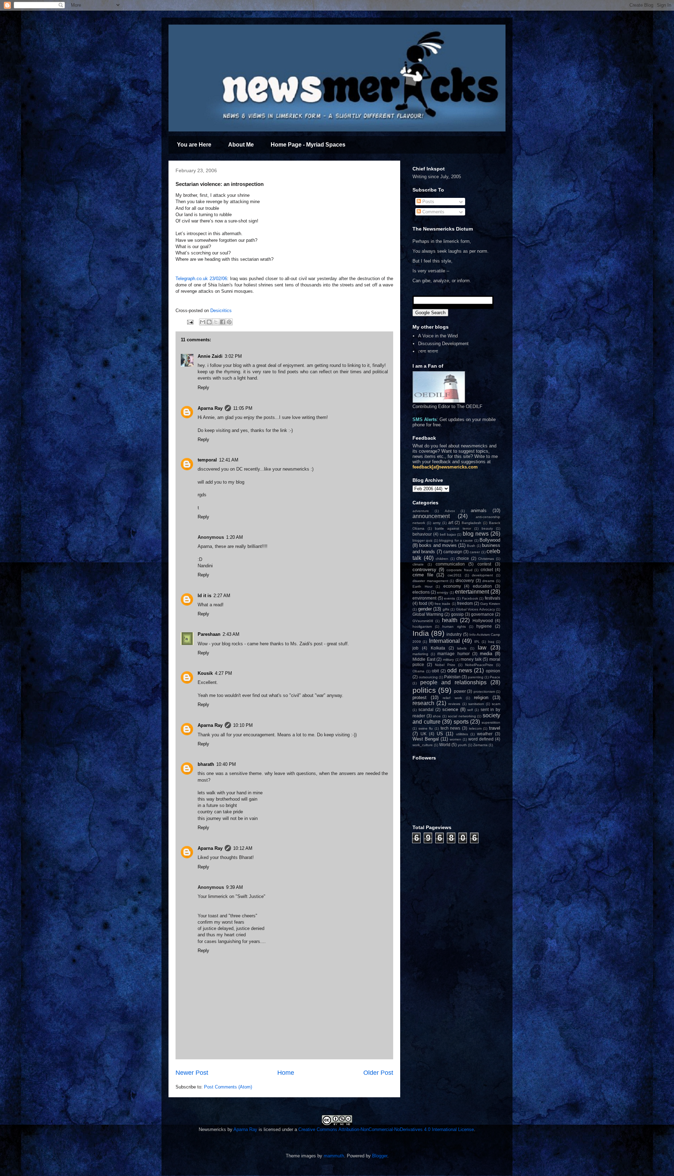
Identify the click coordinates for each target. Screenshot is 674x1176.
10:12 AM (242, 848)
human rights (453, 626)
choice (462, 558)
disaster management (430, 581)
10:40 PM (226, 764)
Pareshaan (209, 634)
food (423, 603)
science (450, 709)
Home (285, 1072)
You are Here (194, 145)
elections (421, 592)
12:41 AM (228, 460)
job (415, 648)
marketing (420, 654)
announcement (431, 516)
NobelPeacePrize (479, 665)
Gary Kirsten (490, 604)
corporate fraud (460, 570)
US (440, 733)
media (486, 653)
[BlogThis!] (209, 321)
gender (425, 609)
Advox (450, 511)
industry (454, 634)
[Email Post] (190, 321)
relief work (452, 698)
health (449, 620)
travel (494, 728)
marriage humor (453, 653)
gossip (457, 614)
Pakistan (452, 676)
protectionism (484, 691)
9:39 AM (234, 887)
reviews (454, 704)
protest (419, 697)
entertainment (472, 592)
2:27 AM (221, 595)
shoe (437, 716)
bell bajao (448, 534)
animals (479, 510)
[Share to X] (215, 321)
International (444, 641)
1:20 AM (234, 537)
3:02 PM (233, 356)
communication (450, 564)
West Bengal (425, 739)
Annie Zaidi (210, 356)
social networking (462, 716)
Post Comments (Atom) (228, 1087)
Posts (427, 201)
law (482, 648)
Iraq (491, 642)
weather (485, 733)
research (423, 703)
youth (462, 745)
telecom (475, 728)
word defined (481, 739)
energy (442, 592)
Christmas (486, 559)
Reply (203, 387)
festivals (492, 598)
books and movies (438, 545)
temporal (207, 460)
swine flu (425, 728)
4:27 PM (223, 673)
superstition (491, 722)
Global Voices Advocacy (475, 609)
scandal (426, 709)
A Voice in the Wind (438, 335)
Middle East (423, 659)
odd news (459, 670)
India (420, 633)
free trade (442, 604)
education (482, 586)
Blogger (379, 1155)
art (450, 522)
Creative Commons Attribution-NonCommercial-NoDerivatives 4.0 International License (386, 1129)
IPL (477, 642)
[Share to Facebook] (222, 321)
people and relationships (453, 682)
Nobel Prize (445, 665)
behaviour (422, 534)
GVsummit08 (422, 621)
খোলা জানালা (428, 351)
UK (424, 733)
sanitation (476, 704)
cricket (487, 569)
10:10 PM (243, 725)
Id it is (204, 595)
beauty (487, 528)
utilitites (462, 734)
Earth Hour (422, 586)
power (460, 691)
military (448, 659)
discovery (465, 580)
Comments (432, 211)
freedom (465, 603)
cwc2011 (455, 575)
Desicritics (221, 310)
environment (424, 598)
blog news (476, 534)
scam (496, 704)
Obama (418, 671)
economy (452, 586)
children (442, 559)
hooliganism (422, 626)
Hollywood (483, 620)
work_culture (422, 745)
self (470, 710)
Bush (471, 546)
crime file (422, 574)
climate (418, 564)
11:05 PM (242, 408)
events (449, 598)
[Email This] (202, 321)
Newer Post (192, 1072)
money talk (471, 659)
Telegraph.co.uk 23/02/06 (201, 278)
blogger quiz (422, 540)
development (482, 575)
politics (424, 690)
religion (481, 697)
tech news (451, 728)
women (455, 739)
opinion (493, 670)
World (444, 744)
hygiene (484, 626)
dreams (488, 581)
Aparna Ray (210, 408)
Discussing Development (443, 343)
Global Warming (427, 614)
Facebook (470, 598)
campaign (452, 551)
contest (484, 564)
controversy (424, 569)
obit (435, 670)
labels (462, 648)
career (475, 552)
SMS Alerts (424, 419)
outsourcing (428, 677)
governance (482, 614)
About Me (241, 145)
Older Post (378, 1072)
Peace (495, 677)
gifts (446, 609)
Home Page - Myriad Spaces (308, 145)
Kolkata (438, 648)
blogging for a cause (456, 540)
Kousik (205, 673)
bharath (206, 764)
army (437, 523)
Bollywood (490, 540)
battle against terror (453, 528)
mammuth (334, 1155)
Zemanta (480, 745)
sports (461, 722)
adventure (420, 511)
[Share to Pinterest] (229, 321)
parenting (475, 677)
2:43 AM (231, 634)
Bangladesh (471, 523)
